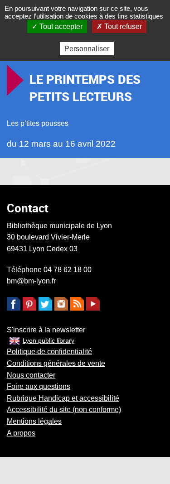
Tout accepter (60, 26)
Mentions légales (34, 421)
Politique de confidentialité (49, 351)
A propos (21, 433)
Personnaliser (86, 49)
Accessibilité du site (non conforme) (64, 409)
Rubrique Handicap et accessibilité (63, 398)
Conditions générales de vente (56, 363)
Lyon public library (48, 340)
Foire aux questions (38, 386)
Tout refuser (122, 26)
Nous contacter (31, 375)
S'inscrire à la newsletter (46, 330)
